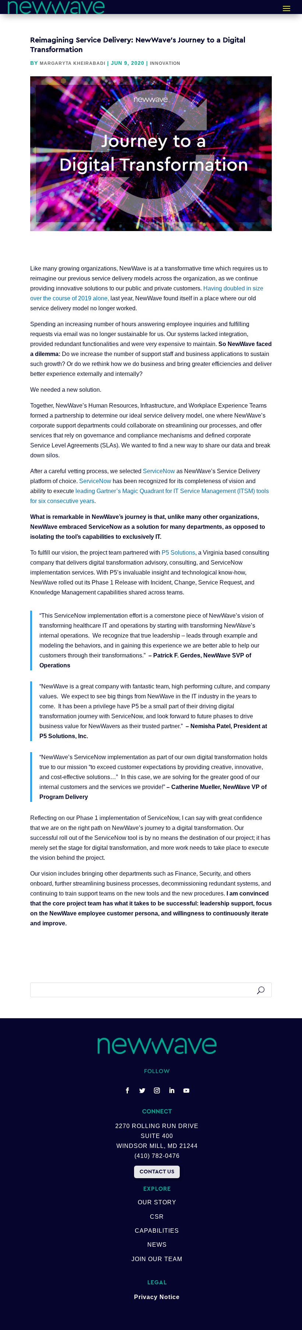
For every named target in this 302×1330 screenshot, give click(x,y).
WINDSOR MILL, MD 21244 (157, 1146)
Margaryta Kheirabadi (72, 63)
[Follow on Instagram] (157, 1090)
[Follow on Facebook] (127, 1090)
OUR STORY (157, 1202)
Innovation (165, 63)
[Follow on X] (142, 1090)
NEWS (157, 1245)
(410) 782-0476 (157, 1156)
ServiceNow (159, 471)
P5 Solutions (178, 552)
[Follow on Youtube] (186, 1090)
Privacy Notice (157, 1297)
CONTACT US (157, 1171)
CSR (157, 1217)
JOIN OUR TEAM (156, 1259)
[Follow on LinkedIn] (172, 1090)
